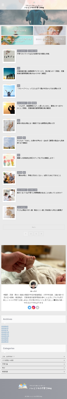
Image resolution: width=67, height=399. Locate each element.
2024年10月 (5, 336)
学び (3, 368)
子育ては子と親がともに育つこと (37, 385)
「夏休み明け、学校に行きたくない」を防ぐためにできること (39, 175)
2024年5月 (4, 342)
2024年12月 (5, 332)
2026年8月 (4, 326)
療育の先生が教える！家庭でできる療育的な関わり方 (36, 123)
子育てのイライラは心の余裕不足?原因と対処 (33, 54)
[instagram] (33, 307)
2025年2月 (4, 328)
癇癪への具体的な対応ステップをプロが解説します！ (36, 158)
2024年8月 (4, 340)
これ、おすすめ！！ (8, 356)
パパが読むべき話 (7, 360)
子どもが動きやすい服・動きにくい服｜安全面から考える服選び (40, 210)
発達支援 (5, 371)
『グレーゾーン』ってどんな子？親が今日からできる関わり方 (39, 88)
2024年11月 (5, 334)
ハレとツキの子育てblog (34, 7)
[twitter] (29, 307)
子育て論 (5, 364)
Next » (34, 227)
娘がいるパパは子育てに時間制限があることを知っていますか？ (40, 193)
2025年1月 (4, 330)
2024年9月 (4, 338)
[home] (37, 307)
